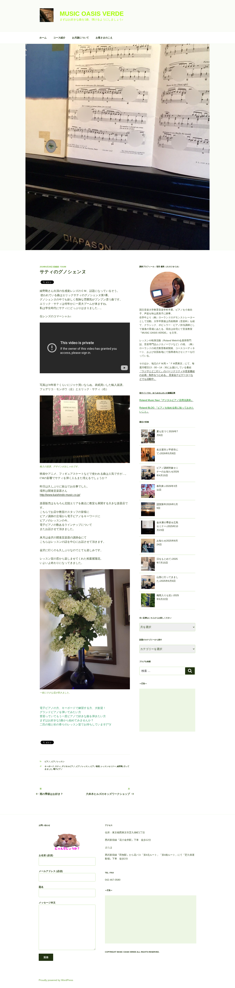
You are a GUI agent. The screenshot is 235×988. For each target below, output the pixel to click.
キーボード (49, 766)
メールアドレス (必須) (51, 871)
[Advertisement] (167, 710)
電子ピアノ (58, 769)
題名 (41, 887)
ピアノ (47, 761)
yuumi (63, 267)
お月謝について (80, 37)
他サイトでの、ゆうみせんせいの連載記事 (157, 393)
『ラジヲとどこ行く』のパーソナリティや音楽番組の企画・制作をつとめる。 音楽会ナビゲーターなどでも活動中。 (167, 375)
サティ (58, 766)
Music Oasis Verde (92, 13)
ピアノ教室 (95, 766)
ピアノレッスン (58, 761)
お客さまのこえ (104, 37)
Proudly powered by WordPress (56, 980)
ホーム (43, 37)
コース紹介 (59, 37)
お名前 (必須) (46, 855)
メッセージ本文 (47, 902)
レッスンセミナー (108, 766)
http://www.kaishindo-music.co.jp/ (60, 494)
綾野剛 (120, 766)
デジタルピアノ (68, 766)
